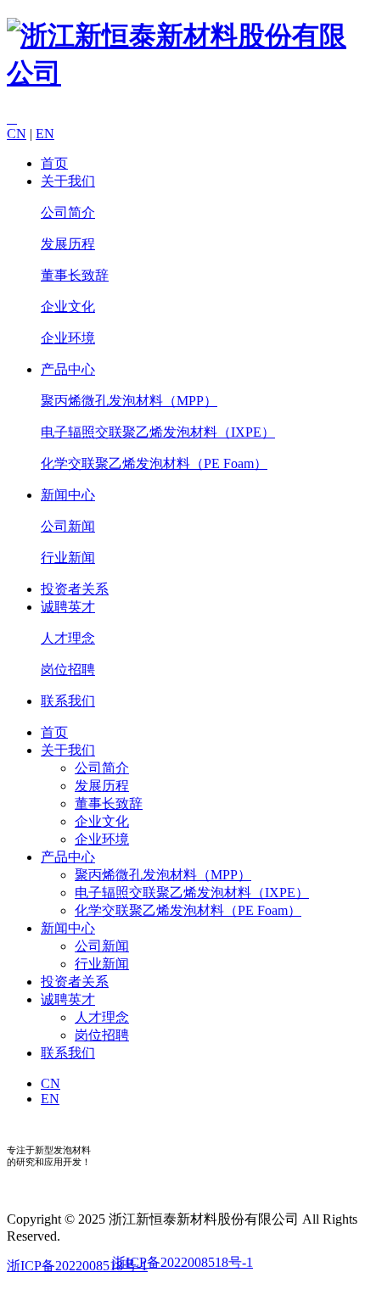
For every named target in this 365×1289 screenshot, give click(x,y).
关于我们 (68, 181)
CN (16, 133)
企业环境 (68, 338)
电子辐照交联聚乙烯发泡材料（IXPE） (158, 432)
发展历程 (68, 244)
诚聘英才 (68, 607)
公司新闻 (68, 526)
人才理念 (68, 638)
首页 (54, 163)
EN (45, 133)
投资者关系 (75, 589)
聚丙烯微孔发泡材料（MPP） (129, 400)
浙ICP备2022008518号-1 (182, 1262)
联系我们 (68, 701)
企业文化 (68, 306)
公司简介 (68, 212)
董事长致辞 (75, 275)
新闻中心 (68, 495)
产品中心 (68, 369)
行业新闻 (68, 557)
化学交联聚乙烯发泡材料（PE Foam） (154, 463)
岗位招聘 (68, 669)
